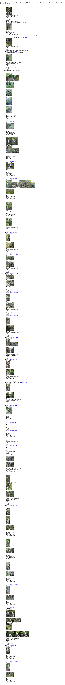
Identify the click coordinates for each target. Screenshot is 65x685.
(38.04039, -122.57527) (13, 71)
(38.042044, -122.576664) (14, 315)
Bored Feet (29, 2)
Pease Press (51, 2)
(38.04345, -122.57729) (13, 445)
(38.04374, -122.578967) (13, 537)
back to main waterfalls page (8, 683)
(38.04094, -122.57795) (13, 359)
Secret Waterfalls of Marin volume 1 (17, 642)
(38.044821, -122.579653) (14, 560)
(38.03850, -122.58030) (13, 51)
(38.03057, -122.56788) (20, 6)
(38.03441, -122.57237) (22, 22)
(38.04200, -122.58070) (13, 405)
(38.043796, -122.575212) (14, 254)
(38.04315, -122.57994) (13, 505)
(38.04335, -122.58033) (13, 473)
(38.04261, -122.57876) (13, 422)
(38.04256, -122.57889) (23, 382)
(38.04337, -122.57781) (13, 438)
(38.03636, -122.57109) (24, 37)
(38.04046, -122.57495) (13, 121)
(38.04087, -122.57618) (13, 178)
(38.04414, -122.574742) (13, 232)
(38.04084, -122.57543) (13, 200)
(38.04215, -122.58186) (13, 607)
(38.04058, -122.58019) (13, 161)
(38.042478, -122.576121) (14, 273)
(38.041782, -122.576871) (14, 337)
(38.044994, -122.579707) (14, 584)
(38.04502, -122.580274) (13, 645)
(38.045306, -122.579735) (14, 661)
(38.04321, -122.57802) (13, 430)
